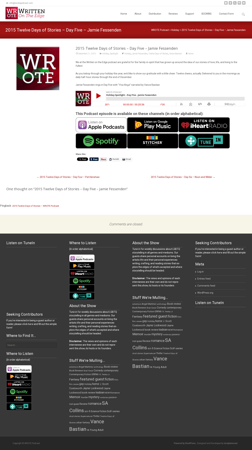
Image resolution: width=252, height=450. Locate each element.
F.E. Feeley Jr (167, 312)
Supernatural (150, 353)
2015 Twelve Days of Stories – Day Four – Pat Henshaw (68, 177)
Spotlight (114, 53)
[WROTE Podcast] (26, 13)
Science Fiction (162, 348)
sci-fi (150, 348)
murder (147, 334)
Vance (190, 53)
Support (189, 13)
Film (179, 317)
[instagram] (239, 4)
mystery (157, 334)
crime (158, 311)
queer (139, 341)
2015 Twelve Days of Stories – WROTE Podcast (35, 206)
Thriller (159, 353)
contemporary (174, 307)
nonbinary (167, 334)
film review (137, 321)
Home (124, 13)
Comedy (161, 307)
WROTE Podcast (160, 30)
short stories (137, 353)
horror (158, 321)
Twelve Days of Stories (158, 53)
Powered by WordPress (185, 443)
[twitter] (230, 4)
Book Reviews (139, 307)
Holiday (175, 30)
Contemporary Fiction (143, 311)
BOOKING (207, 13)
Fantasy (137, 316)
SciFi (172, 348)
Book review (174, 303)
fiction (172, 316)
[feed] (235, 4)
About (138, 13)
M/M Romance (175, 330)
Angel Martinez (149, 304)
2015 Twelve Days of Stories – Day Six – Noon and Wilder (183, 177)
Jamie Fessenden (139, 53)
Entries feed (204, 278)
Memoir (137, 334)
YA (151, 367)
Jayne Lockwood (156, 325)
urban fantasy (146, 359)
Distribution (155, 13)
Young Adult (160, 367)
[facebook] (226, 4)
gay (144, 321)
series (179, 348)
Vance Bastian (175, 53)
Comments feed (206, 285)
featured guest (155, 316)
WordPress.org (205, 292)
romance (158, 341)
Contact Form (226, 13)
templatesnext (231, 443)
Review (147, 341)
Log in (200, 271)
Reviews (173, 13)
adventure (136, 304)
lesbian (163, 329)
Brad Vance (151, 308)
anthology (161, 304)
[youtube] (243, 4)
